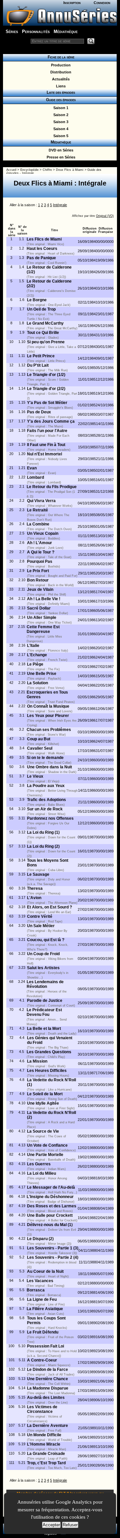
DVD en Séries (60, 150)
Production (60, 65)
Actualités (60, 79)
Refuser (70, 1524)
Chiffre (47, 169)
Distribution (59, 72)
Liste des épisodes (60, 92)
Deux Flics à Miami (69, 169)
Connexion (102, 3)
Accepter (51, 1524)
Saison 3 (59, 122)
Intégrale (60, 205)
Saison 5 (59, 136)
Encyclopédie (29, 169)
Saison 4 (59, 129)
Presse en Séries (60, 157)
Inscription (72, 3)
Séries (12, 31)
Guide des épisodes (60, 99)
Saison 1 (59, 108)
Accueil (11, 169)
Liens (60, 86)
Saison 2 (59, 115)
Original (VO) (105, 216)
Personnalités (36, 31)
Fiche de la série (60, 57)
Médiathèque (66, 31)
